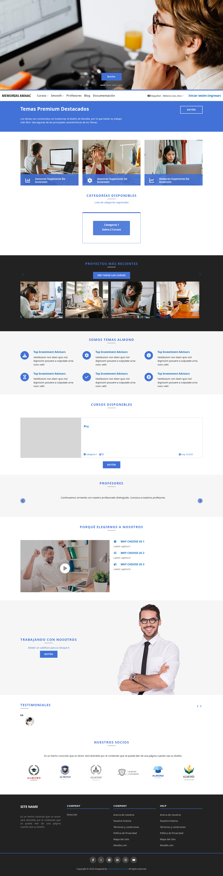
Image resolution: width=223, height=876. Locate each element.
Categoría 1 (92, 454)
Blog (87, 95)
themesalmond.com (117, 868)
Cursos (41, 95)
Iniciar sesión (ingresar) (205, 95)
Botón (111, 76)
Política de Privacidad (125, 833)
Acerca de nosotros (123, 814)
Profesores (73, 95)
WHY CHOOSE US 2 (132, 553)
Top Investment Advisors (49, 352)
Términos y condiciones (126, 827)
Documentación (104, 95)
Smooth (56, 95)
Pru (86, 426)
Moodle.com (120, 845)
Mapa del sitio (121, 839)
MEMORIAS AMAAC (16, 96)
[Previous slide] (22, 500)
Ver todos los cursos (111, 275)
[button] (165, 96)
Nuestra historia (122, 820)
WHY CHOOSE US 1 (132, 541)
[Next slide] (200, 500)
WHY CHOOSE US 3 (132, 564)
